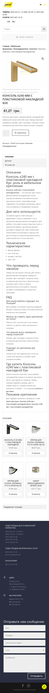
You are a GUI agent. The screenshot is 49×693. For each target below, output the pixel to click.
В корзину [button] (13, 453)
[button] (43, 59)
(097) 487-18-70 (16, 17)
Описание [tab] (9, 156)
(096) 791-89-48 (11, 539)
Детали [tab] (8, 161)
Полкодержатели (20, 49)
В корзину (20, 132)
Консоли (33, 49)
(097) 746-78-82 (11, 564)
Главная (5, 46)
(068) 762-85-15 (30, 12)
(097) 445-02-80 (11, 537)
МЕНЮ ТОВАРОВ (26, 37)
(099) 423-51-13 (16, 12)
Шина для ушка (12, 401)
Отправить (36, 676)
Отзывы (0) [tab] (10, 165)
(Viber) (20, 531)
